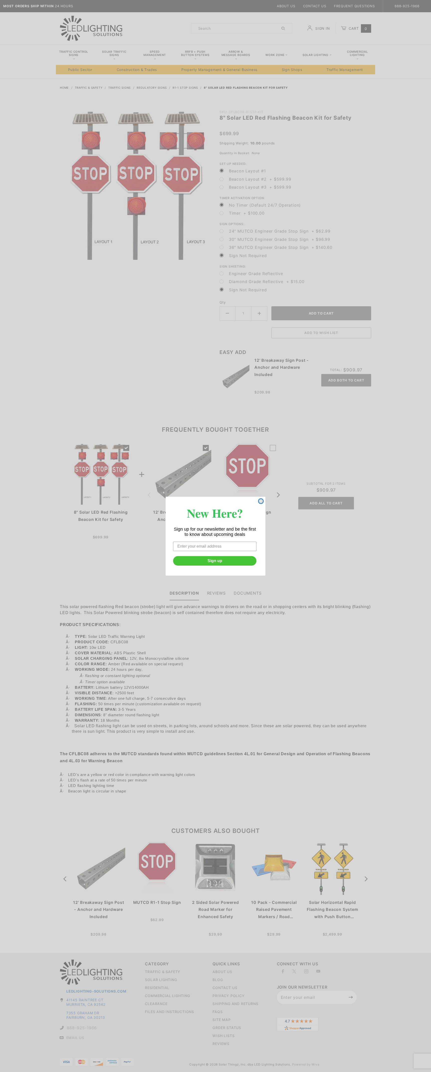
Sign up (215, 561)
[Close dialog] (260, 501)
